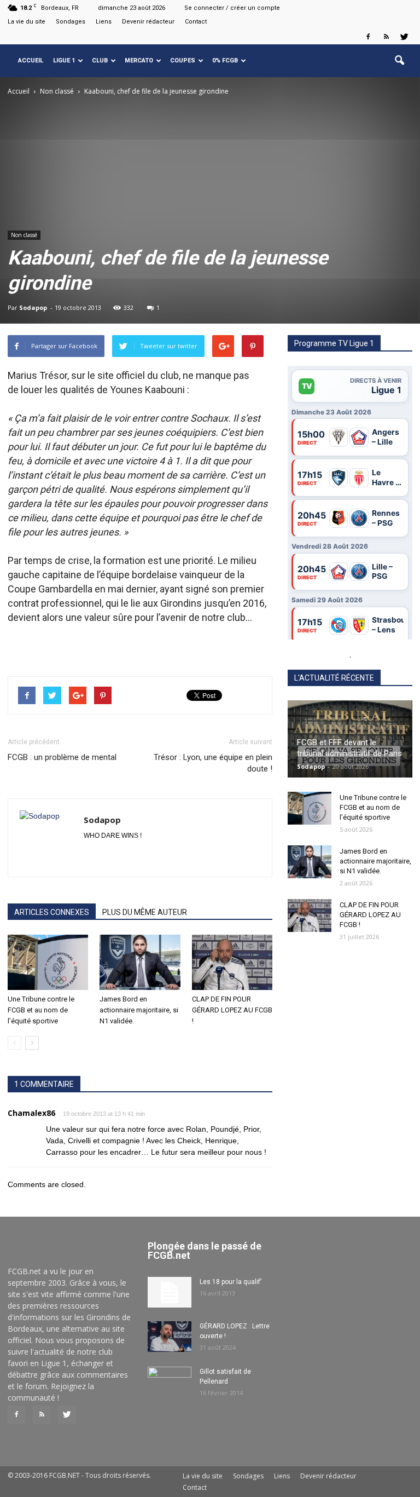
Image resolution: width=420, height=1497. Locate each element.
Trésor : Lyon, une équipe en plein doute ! (213, 763)
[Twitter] (404, 36)
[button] (399, 61)
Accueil (30, 60)
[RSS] (386, 36)
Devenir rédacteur (148, 21)
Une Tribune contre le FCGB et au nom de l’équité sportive (41, 1010)
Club (100, 60)
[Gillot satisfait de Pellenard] (169, 1382)
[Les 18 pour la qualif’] (169, 1292)
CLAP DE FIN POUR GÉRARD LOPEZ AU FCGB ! (232, 1010)
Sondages (70, 21)
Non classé (24, 235)
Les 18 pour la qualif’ (230, 1282)
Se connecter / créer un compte (232, 7)
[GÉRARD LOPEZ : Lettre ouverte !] (169, 1336)
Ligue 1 (64, 60)
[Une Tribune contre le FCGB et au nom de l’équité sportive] (48, 962)
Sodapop (33, 307)
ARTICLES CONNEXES (51, 912)
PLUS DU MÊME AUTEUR (144, 912)
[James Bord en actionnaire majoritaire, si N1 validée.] (140, 962)
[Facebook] (368, 36)
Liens (104, 21)
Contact (196, 21)
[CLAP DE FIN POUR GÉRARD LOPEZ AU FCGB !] (232, 962)
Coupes (182, 60)
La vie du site (26, 21)
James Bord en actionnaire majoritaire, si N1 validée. (139, 1010)
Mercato (139, 60)
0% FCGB (225, 60)
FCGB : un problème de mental (62, 757)
